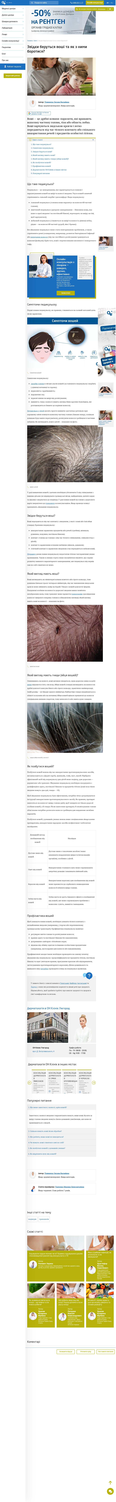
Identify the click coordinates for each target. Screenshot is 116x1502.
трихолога (50, 503)
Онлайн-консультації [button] (95, 3)
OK (110, 9)
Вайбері (73, 983)
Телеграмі (64, 983)
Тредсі (34, 987)
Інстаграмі (82, 983)
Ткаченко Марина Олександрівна (69, 1187)
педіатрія (32, 1219)
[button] (43, 3)
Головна (30, 40)
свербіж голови (37, 383)
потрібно (44, 968)
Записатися (65, 293)
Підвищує (31, 554)
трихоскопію (76, 594)
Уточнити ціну (85, 1351)
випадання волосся (39, 237)
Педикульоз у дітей (35, 411)
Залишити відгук (65, 1351)
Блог (35, 40)
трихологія (44, 1219)
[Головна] (7, 3)
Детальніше (101, 9)
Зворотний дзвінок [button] (13, 76)
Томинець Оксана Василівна (57, 102)
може (29, 684)
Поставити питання (105, 1351)
